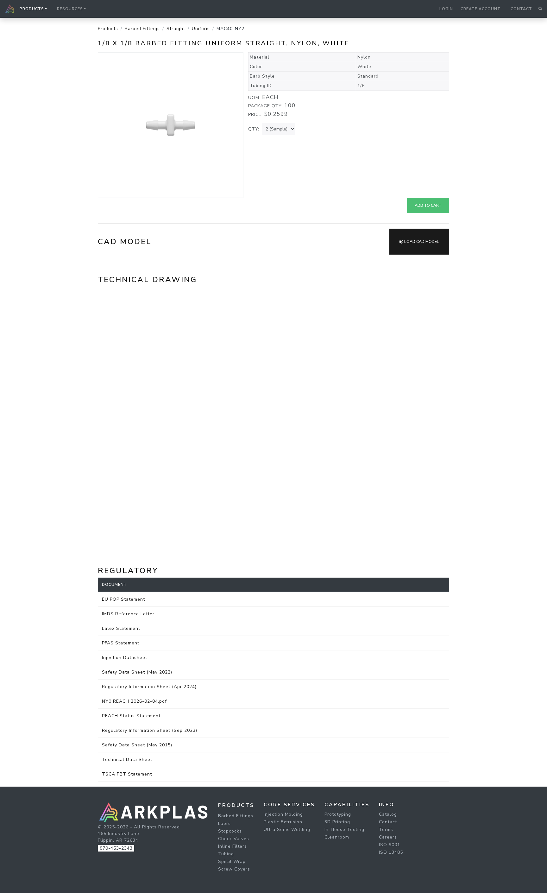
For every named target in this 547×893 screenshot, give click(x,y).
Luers (224, 823)
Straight (176, 29)
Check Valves (233, 839)
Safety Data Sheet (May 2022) (137, 672)
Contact (521, 8)
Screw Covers (234, 869)
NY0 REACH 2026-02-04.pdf (134, 701)
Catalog (388, 814)
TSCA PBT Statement (127, 774)
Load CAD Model (421, 241)
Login (446, 8)
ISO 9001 (389, 845)
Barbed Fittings (142, 29)
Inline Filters (232, 846)
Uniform (201, 29)
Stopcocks (230, 831)
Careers (388, 837)
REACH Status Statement (131, 716)
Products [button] (32, 8)
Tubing (226, 854)
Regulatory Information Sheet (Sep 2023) (149, 730)
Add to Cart (428, 205)
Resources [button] (70, 8)
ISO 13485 (391, 852)
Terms (386, 829)
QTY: (253, 129)
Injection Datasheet (124, 658)
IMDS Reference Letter (128, 614)
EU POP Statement (123, 599)
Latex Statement (121, 628)
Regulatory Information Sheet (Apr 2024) (149, 687)
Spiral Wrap (232, 861)
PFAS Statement (120, 643)
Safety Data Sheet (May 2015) (137, 745)
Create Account (480, 8)
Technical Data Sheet (127, 760)
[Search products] (540, 9)
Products (108, 29)
